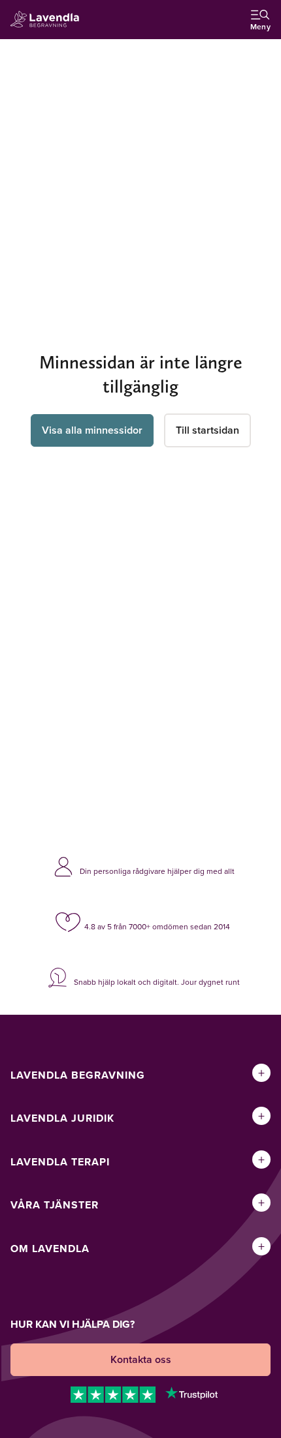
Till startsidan (207, 430)
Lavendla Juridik (62, 1118)
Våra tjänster (54, 1204)
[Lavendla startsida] (48, 20)
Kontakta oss (140, 1359)
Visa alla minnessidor (92, 430)
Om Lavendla (50, 1248)
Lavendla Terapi (60, 1161)
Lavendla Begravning (77, 1075)
